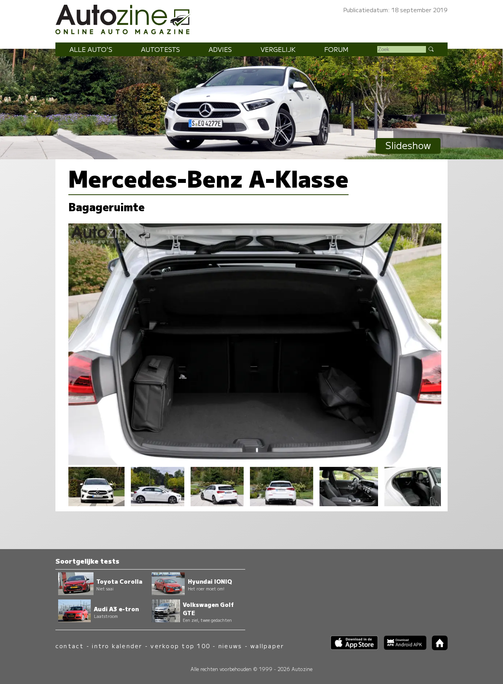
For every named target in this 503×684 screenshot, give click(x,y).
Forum (336, 49)
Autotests (160, 49)
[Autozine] (251, 18)
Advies (220, 49)
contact (69, 646)
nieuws (230, 646)
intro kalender (117, 646)
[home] (437, 647)
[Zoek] (430, 49)
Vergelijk (278, 49)
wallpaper (267, 646)
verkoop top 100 (180, 646)
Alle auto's (91, 49)
